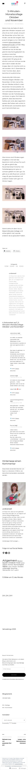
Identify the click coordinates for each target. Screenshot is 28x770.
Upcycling (14, 568)
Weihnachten (6, 570)
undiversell (20, 23)
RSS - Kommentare (7, 707)
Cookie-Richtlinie (18, 763)
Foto (17, 266)
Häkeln (4, 564)
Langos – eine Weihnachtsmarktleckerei (21, 740)
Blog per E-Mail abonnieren (7, 655)
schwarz (21, 266)
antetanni (12, 375)
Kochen (10, 564)
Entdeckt (12, 563)
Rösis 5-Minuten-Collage (11, 231)
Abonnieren (14, 674)
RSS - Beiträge (6, 705)
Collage (6, 266)
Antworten (13, 370)
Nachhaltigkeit (19, 564)
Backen (20, 561)
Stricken (14, 566)
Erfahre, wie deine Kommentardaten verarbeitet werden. (13, 473)
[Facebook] (6, 553)
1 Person (17, 368)
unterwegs (6, 568)
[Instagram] (9, 553)
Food (18, 563)
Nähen (5, 566)
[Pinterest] (3, 553)
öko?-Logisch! (15, 570)
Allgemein (9, 560)
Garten (23, 563)
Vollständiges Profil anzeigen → (10, 541)
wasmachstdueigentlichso (16, 399)
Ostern (10, 566)
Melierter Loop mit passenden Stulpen (7, 741)
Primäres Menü (3, 3)
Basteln (5, 563)
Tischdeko (20, 566)
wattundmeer (13, 333)
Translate (14, 723)
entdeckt (12, 266)
